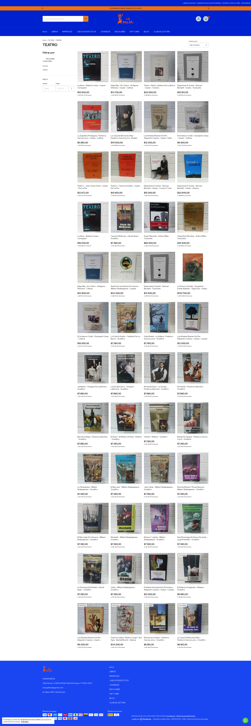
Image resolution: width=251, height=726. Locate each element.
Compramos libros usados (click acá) (126, 8)
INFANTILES (67, 31)
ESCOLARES (120, 31)
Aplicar (71, 88)
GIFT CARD (134, 31)
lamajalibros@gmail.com (53, 687)
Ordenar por (193, 41)
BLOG (146, 31)
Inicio (45, 31)
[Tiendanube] (142, 720)
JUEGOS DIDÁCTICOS (86, 31)
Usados (45, 70)
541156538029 (49, 679)
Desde (45, 84)
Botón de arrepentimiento (186, 716)
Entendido (24, 722)
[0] (205, 18)
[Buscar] (85, 19)
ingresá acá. (171, 716)
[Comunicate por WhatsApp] (245, 720)
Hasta (58, 84)
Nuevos (45, 66)
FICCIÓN (51, 40)
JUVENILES (105, 31)
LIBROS (55, 31)
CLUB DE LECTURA (162, 31)
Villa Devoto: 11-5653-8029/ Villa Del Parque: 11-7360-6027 (67, 683)
